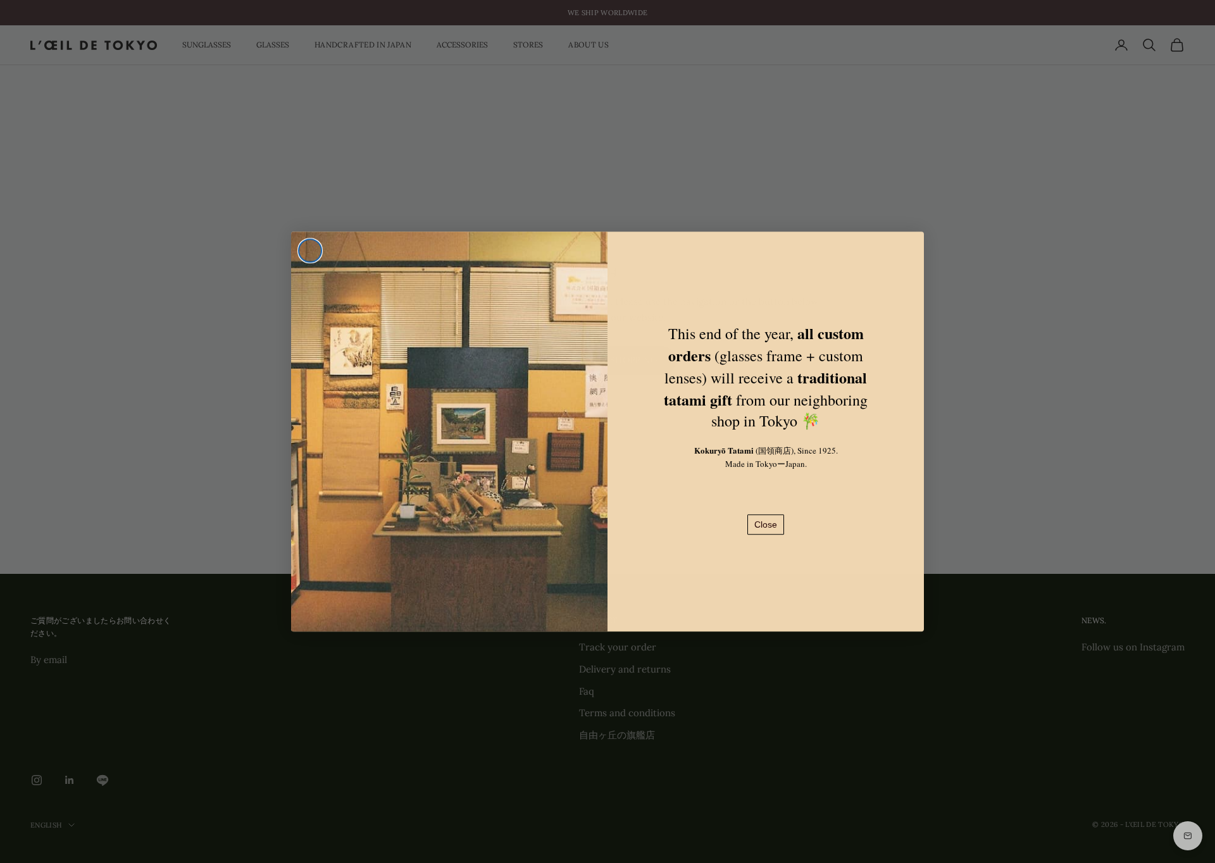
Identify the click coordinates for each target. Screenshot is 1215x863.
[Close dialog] (310, 250)
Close (765, 524)
